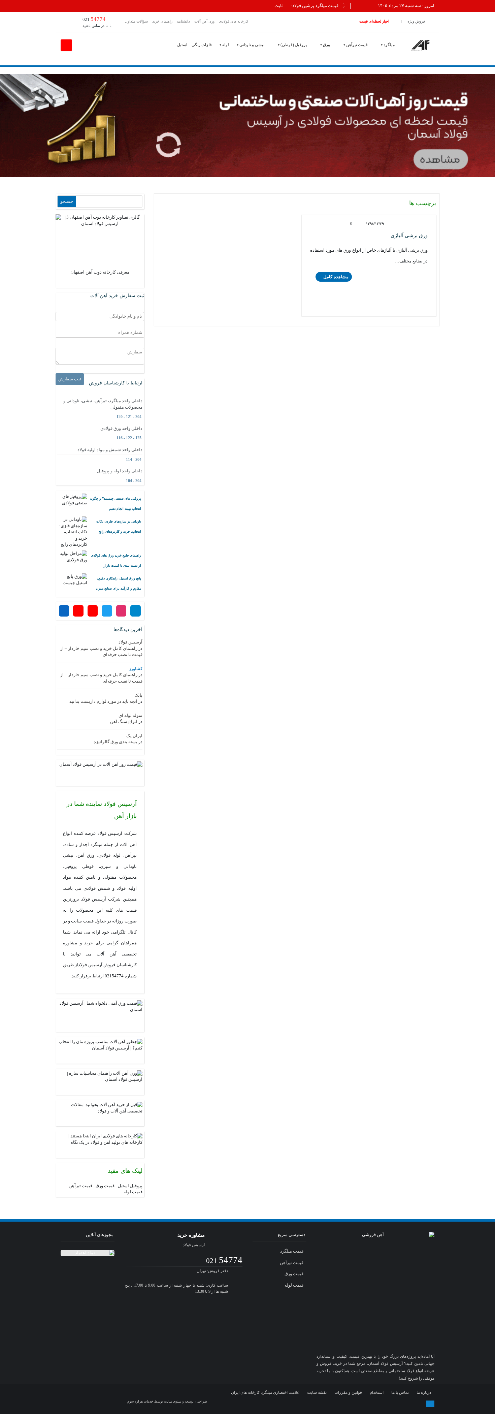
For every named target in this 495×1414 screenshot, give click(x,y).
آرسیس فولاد (130, 642)
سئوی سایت (172, 1401)
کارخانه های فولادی (233, 21)
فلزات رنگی (202, 44)
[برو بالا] (430, 1404)
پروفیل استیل (130, 1185)
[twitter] (355, 1403)
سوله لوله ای (130, 715)
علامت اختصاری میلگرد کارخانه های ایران (265, 1392)
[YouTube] (78, 611)
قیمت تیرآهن (357, 44)
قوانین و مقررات (348, 1392)
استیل (182, 44)
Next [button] (343, 6)
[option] (199, 6)
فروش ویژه (416, 21)
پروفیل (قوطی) (293, 44)
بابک (138, 695)
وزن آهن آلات (204, 21)
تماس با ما (400, 1392)
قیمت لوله (133, 1191)
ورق (326, 44)
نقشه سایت (317, 1392)
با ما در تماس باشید (96, 22)
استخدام (377, 1392)
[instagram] (342, 1403)
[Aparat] (93, 611)
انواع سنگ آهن (123, 721)
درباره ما (424, 1392)
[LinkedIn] (64, 611)
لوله (225, 44)
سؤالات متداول (136, 21)
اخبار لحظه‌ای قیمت (374, 21)
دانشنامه (183, 21)
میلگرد (389, 44)
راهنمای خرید (162, 21)
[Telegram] (135, 611)
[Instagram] (121, 611)
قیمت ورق (105, 1185)
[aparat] (368, 1403)
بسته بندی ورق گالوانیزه (115, 741)
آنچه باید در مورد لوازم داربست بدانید (103, 701)
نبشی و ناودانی (251, 44)
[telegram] (329, 1403)
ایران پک (134, 735)
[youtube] (381, 1403)
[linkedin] (395, 1403)
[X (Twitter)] (107, 611)
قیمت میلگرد (292, 1251)
